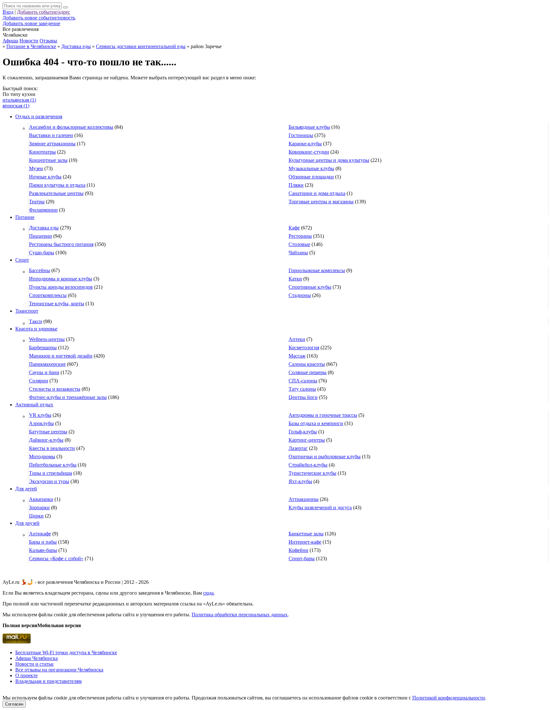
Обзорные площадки (311, 176)
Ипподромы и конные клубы (60, 278)
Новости (28, 40)
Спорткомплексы (48, 295)
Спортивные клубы (310, 287)
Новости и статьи (34, 664)
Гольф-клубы (303, 431)
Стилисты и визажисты (54, 389)
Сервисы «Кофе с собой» (56, 558)
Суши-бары (41, 252)
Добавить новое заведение (31, 23)
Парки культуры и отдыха (57, 185)
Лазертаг (298, 448)
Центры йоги (303, 397)
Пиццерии (40, 236)
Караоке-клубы (305, 143)
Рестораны (300, 236)
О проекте (26, 675)
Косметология (304, 347)
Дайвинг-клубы (46, 440)
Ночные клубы (45, 176)
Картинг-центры (307, 440)
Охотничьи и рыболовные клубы (325, 456)
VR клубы (40, 415)
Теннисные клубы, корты (56, 303)
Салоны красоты (307, 364)
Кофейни (298, 550)
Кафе (294, 227)
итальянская (19, 100)
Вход (8, 12)
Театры (37, 201)
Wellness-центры (47, 339)
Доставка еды (44, 227)
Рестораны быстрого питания (61, 244)
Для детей (26, 488)
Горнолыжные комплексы (317, 270)
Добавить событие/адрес (43, 12)
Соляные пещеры (308, 372)
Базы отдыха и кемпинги (316, 423)
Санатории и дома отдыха (317, 193)
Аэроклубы (41, 423)
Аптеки (297, 339)
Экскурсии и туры (49, 481)
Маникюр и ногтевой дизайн (60, 356)
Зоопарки (39, 507)
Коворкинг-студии (309, 152)
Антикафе (40, 533)
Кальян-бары (43, 550)
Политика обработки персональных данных (240, 614)
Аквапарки (41, 499)
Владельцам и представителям (48, 681)
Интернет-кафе (305, 542)
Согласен (14, 704)
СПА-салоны (303, 380)
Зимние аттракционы (52, 143)
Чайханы (298, 252)
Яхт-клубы (300, 481)
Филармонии (43, 210)
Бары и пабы (43, 542)
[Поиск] (65, 7)
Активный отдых (34, 404)
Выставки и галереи (51, 135)
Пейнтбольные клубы (53, 464)
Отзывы (48, 40)
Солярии (38, 380)
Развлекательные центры (56, 193)
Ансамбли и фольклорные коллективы (71, 127)
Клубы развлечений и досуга (320, 507)
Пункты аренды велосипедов (61, 287)
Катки (295, 278)
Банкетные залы (306, 533)
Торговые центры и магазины (321, 201)
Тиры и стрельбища (50, 473)
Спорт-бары (302, 558)
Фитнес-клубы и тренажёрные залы (68, 397)
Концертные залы (48, 160)
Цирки (36, 515)
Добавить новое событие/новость (39, 17)
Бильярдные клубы (309, 127)
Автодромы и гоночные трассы (323, 415)
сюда (208, 593)
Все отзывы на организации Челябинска (59, 669)
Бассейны (39, 270)
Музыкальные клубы (311, 168)
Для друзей (27, 523)
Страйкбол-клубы (308, 464)
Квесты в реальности (52, 448)
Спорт (22, 260)
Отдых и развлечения (38, 116)
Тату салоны (302, 389)
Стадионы (300, 295)
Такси (35, 321)
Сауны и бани (44, 372)
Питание (24, 217)
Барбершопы (43, 347)
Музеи (36, 168)
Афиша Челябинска (36, 658)
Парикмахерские (47, 364)
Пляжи (296, 185)
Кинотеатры (42, 152)
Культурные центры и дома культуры (329, 160)
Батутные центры (48, 431)
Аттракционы (304, 499)
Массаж (297, 356)
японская (16, 105)
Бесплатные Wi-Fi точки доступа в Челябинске (66, 652)
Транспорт (26, 311)
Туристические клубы (312, 473)
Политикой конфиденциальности (448, 697)
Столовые (299, 244)
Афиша (10, 40)
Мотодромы (42, 456)
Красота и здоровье (36, 328)
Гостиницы (301, 135)
